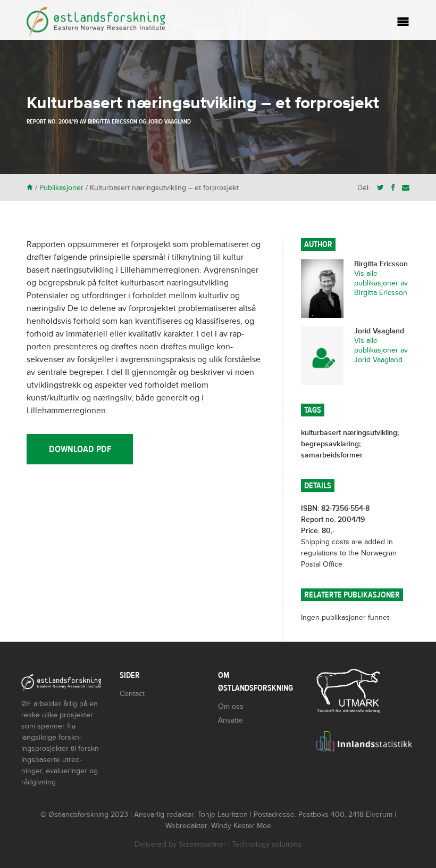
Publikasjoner (61, 187)
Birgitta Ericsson (112, 121)
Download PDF (80, 449)
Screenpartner (202, 844)
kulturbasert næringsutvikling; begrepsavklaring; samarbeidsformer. (350, 444)
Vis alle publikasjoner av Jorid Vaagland (381, 350)
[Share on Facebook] (393, 187)
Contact (132, 693)
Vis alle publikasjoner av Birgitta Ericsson (381, 283)
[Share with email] (405, 187)
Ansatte (230, 720)
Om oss (231, 706)
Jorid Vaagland (169, 121)
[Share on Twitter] (380, 187)
